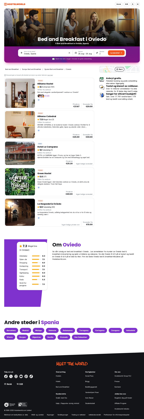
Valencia (52, 330)
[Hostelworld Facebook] (6, 376)
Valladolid (130, 330)
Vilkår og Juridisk (37, 415)
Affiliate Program (120, 403)
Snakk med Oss (61, 398)
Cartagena (99, 330)
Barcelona (11, 330)
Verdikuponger (62, 415)
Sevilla (50, 337)
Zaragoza (115, 330)
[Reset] (69, 52)
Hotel (40, 143)
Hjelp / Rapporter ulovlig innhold (67, 403)
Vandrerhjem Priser (92, 392)
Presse (117, 381)
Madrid (25, 330)
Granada (64, 337)
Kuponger (50, 415)
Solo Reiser (89, 398)
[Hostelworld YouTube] (21, 376)
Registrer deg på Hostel (123, 398)
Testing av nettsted (78, 415)
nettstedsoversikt (95, 415)
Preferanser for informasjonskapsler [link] (117, 415)
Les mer (50, 75)
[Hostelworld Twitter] (11, 376)
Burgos (22, 337)
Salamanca (68, 330)
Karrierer (118, 387)
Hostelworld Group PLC (123, 376)
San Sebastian (80, 337)
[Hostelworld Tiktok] (31, 376)
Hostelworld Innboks (122, 409)
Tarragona (83, 330)
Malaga (38, 330)
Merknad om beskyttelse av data (16, 415)
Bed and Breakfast (62, 387)
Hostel (40, 80)
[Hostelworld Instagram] (16, 376)
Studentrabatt (90, 403)
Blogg (87, 381)
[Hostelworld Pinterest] (26, 376)
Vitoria (10, 337)
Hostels (58, 376)
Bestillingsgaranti (91, 387)
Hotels (58, 381)
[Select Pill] (133, 4)
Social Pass (89, 376)
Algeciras (36, 337)
